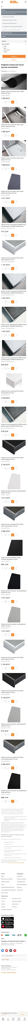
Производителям (21, 881)
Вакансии (19, 887)
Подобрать (14, 56)
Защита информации (22, 884)
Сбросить (14, 59)
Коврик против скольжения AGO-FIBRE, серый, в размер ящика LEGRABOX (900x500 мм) (14, 325)
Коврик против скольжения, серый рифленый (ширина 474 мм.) (13, 625)
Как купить (3, 898)
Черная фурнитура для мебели (8, 890)
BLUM (3, 10)
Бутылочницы (4, 892)
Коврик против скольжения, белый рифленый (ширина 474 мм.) (13, 491)
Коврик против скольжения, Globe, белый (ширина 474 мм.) (12, 158)
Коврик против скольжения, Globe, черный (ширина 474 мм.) (12, 92)
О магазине (19, 876)
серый (5, 48)
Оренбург (6, 959)
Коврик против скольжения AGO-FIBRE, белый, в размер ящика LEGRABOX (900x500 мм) (13, 292)
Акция (3, 36)
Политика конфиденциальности (8, 972)
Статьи (3, 901)
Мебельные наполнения (8, 13)
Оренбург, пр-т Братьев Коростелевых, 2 (13, 941)
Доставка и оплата (16, 898)
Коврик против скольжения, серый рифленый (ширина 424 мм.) (13, 724)
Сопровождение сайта (6, 967)
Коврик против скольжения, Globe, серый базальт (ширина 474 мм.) (12, 125)
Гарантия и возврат (16, 901)
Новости (3, 904)
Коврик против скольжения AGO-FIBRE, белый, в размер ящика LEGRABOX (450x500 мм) (13, 358)
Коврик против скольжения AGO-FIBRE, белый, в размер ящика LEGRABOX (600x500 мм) (13, 225)
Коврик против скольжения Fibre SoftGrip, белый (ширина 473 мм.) (12, 392)
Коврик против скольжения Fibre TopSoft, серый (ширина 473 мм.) (12, 258)
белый (5, 46)
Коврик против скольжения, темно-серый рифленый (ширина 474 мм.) (12, 192)
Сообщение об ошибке (6, 909)
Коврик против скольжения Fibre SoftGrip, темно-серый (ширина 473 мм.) (12, 525)
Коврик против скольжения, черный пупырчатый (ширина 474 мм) (11, 558)
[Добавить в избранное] (16, 102)
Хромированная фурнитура (7, 887)
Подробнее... (4, 1014)
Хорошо (22, 1014)
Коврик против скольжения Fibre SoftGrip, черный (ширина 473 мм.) (12, 458)
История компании (21, 879)
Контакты (14, 906)
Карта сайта (20, 890)
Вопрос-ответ (15, 904)
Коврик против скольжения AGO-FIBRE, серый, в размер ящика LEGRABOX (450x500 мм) (14, 425)
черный (5, 51)
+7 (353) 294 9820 (9, 955)
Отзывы (3, 906)
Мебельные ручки (7, 33)
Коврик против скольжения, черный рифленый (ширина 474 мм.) (13, 591)
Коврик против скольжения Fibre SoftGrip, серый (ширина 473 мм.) (12, 658)
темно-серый (7, 49)
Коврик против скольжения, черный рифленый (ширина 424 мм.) (13, 791)
